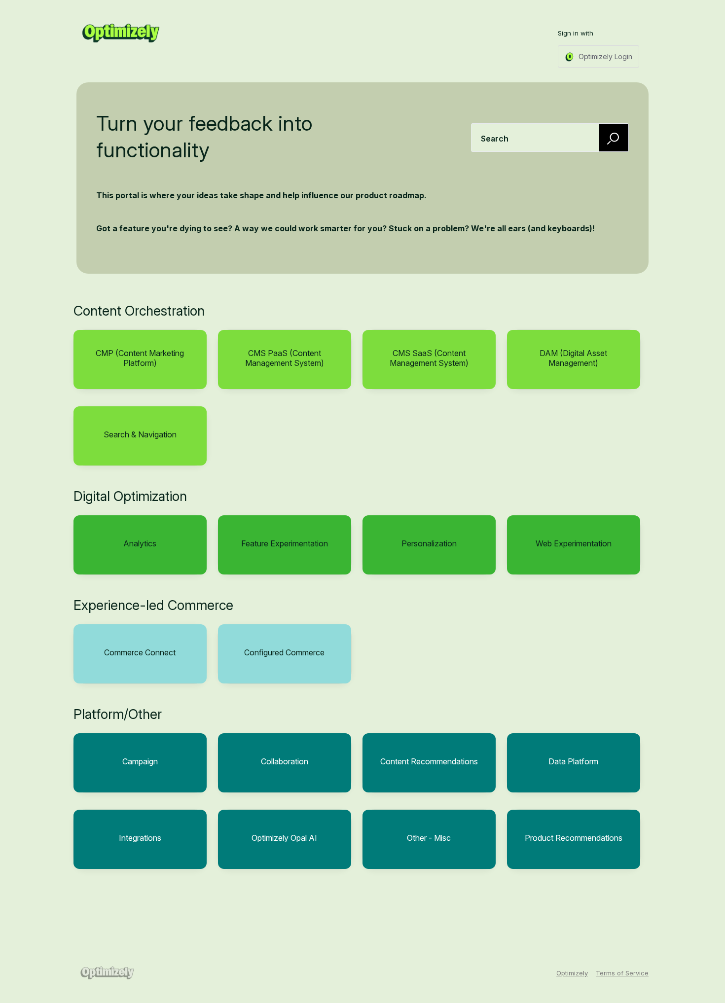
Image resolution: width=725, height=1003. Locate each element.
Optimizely (572, 973)
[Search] (614, 137)
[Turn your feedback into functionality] (120, 33)
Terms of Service (622, 973)
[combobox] (549, 138)
